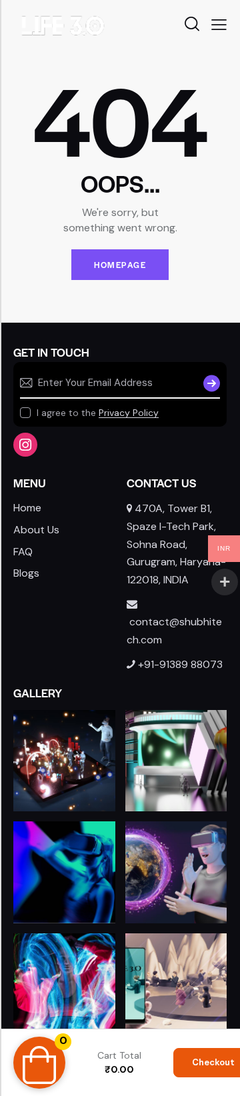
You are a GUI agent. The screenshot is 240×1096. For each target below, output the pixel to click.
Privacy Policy (129, 413)
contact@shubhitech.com (174, 631)
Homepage (120, 265)
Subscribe (210, 383)
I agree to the (98, 413)
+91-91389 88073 (180, 664)
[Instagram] (25, 445)
